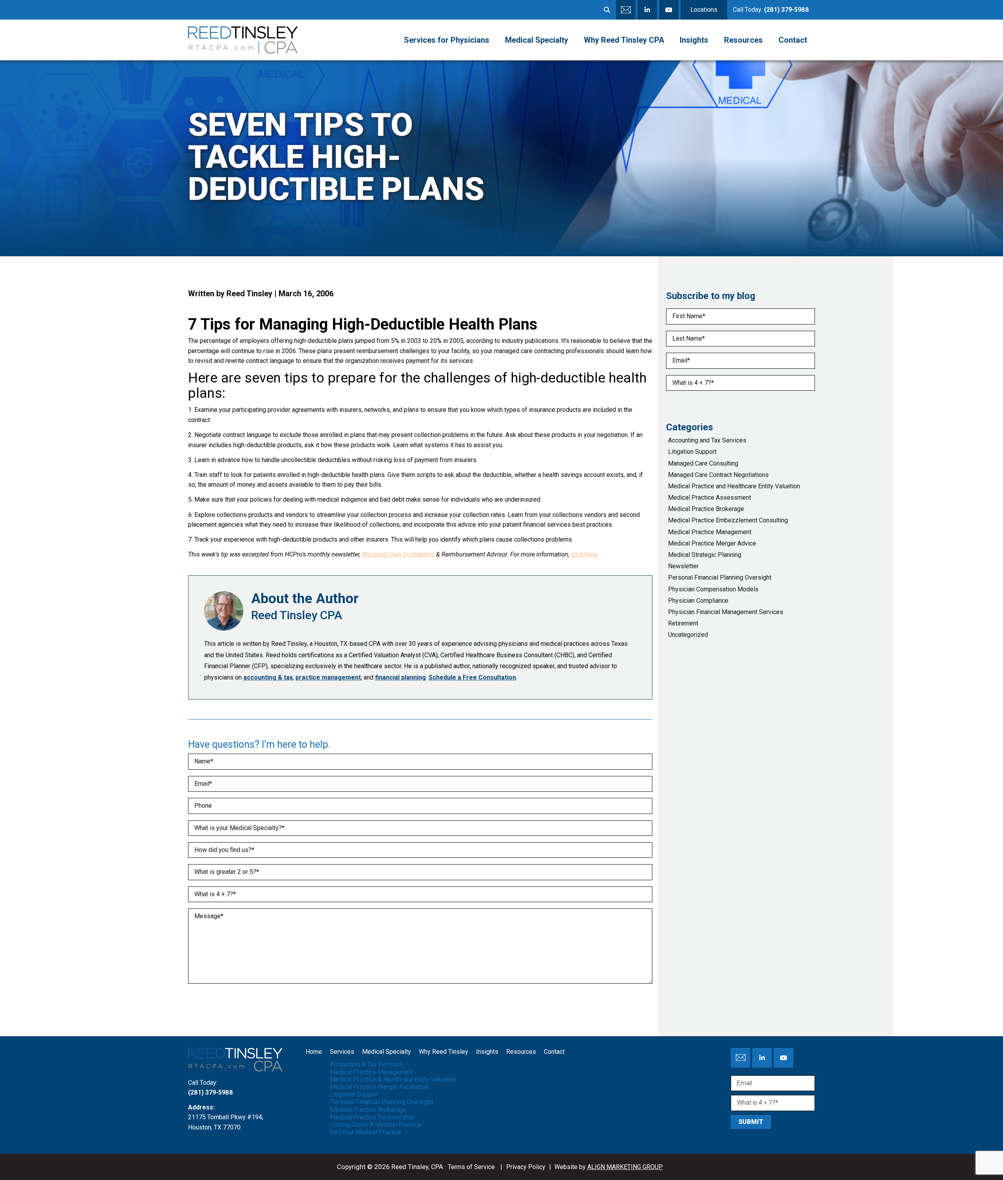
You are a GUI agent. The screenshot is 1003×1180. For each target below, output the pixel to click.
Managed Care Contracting (398, 554)
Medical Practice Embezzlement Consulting (728, 520)
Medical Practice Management (709, 532)
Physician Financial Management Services (725, 612)
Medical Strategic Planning (704, 554)
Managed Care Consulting (703, 463)
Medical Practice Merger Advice (712, 543)
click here (584, 554)
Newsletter (683, 566)
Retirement (683, 623)
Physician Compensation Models (713, 589)
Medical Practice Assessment (709, 497)
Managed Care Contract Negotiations (718, 475)
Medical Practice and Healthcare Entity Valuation (734, 486)
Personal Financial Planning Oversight (719, 577)
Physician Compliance (698, 600)
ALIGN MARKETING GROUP (625, 1167)
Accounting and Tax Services (707, 440)
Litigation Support (692, 451)
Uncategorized (688, 634)
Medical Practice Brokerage (706, 509)
